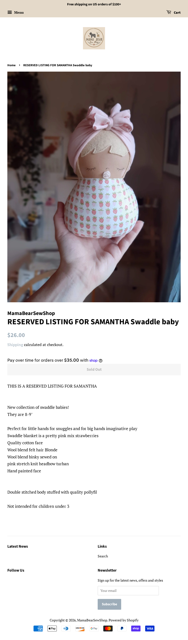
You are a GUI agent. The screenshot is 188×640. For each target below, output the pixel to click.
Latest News (17, 546)
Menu (18, 12)
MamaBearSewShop (92, 620)
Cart (177, 12)
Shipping (15, 344)
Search (103, 556)
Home (11, 65)
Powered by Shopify (124, 620)
